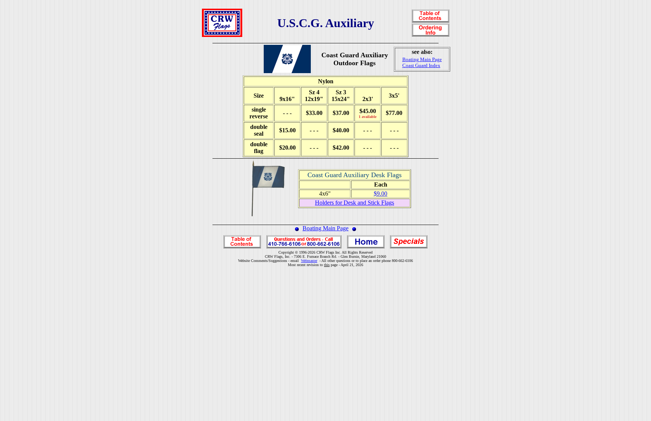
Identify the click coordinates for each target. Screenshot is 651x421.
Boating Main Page (325, 228)
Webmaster (309, 261)
